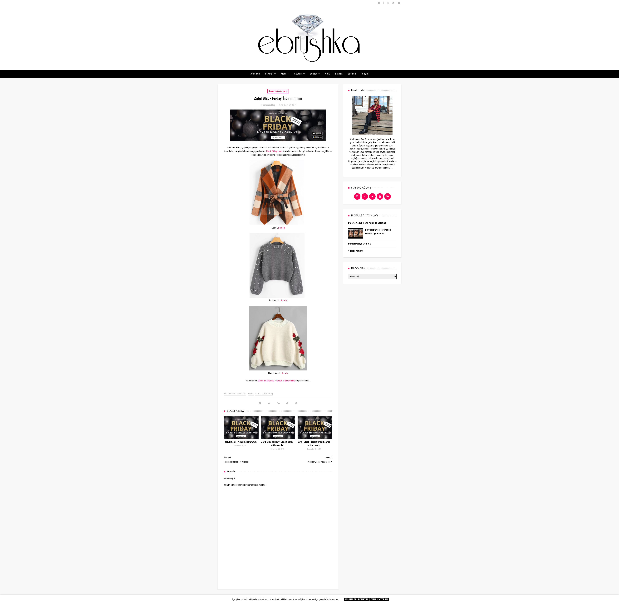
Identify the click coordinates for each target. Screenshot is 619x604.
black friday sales (274, 151)
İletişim (364, 73)
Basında (352, 73)
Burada (281, 227)
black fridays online (286, 380)
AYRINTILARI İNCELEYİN (356, 599)
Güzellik (298, 73)
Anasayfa (255, 73)
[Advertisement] (278, 560)
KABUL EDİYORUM (379, 599)
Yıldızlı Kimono (356, 250)
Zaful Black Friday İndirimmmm (241, 441)
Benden (313, 73)
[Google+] (387, 196)
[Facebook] (364, 196)
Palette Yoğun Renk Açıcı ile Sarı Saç (367, 222)
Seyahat (269, 73)
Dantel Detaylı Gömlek (359, 243)
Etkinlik (339, 73)
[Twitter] (372, 196)
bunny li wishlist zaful (278, 91)
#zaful (251, 393)
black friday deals (266, 380)
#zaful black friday (264, 393)
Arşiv (327, 73)
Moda (284, 73)
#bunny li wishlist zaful (235, 393)
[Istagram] (357, 196)
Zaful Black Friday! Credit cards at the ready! (277, 443)
